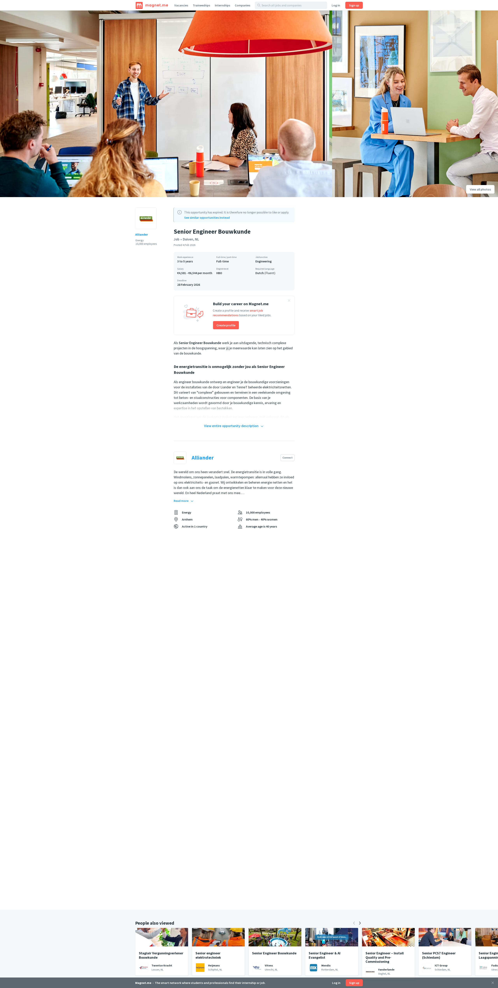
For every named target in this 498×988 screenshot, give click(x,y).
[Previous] (354, 923)
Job (176, 239)
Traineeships (201, 5)
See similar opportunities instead (207, 217)
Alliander (141, 234)
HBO (219, 273)
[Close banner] (289, 301)
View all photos (480, 189)
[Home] (151, 5)
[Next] (360, 923)
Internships (222, 5)
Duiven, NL (191, 239)
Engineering (263, 261)
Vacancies (181, 5)
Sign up (354, 5)
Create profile (226, 325)
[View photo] (166, 103)
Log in (336, 5)
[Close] (492, 983)
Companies (242, 5)
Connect (287, 457)
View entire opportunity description (231, 426)
